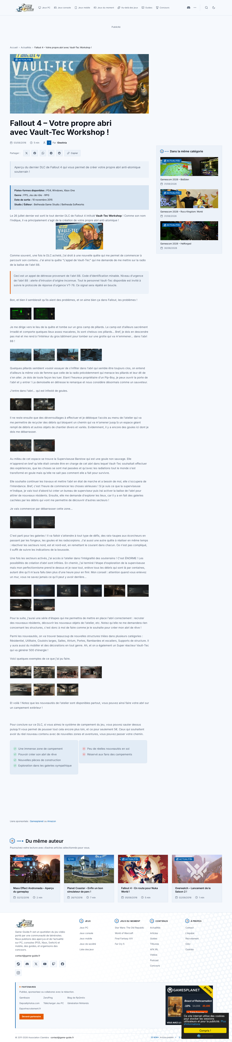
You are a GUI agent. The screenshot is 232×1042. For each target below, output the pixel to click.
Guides (153, 938)
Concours (155, 965)
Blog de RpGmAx (76, 997)
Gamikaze (24, 997)
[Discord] (188, 7)
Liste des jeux (87, 949)
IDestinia (62, 142)
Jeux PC (84, 927)
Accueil (14, 47)
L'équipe (189, 933)
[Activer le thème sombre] (214, 7)
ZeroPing (48, 997)
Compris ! (205, 1030)
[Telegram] (51, 153)
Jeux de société (88, 943)
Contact (189, 927)
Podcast (154, 960)
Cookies (189, 949)
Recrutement (192, 938)
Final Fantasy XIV (124, 938)
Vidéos (153, 954)
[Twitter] (26, 153)
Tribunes (154, 943)
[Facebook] (35, 153)
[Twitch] (54, 964)
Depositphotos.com (29, 1003)
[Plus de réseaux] (195, 7)
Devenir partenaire (31, 1016)
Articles (154, 933)
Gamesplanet (37, 821)
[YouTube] (45, 964)
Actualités (26, 47)
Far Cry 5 (119, 943)
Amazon (51, 821)
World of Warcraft (124, 933)
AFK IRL (154, 949)
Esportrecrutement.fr (30, 1008)
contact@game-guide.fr (27, 955)
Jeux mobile (86, 938)
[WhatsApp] (43, 153)
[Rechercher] (206, 7)
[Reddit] (59, 153)
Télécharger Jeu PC (53, 1003)
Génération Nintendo (78, 1003)
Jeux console (86, 933)
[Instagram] (18, 973)
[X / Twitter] (36, 964)
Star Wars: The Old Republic (129, 927)
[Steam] (18, 964)
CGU (187, 943)
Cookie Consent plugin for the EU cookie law (205, 1036)
